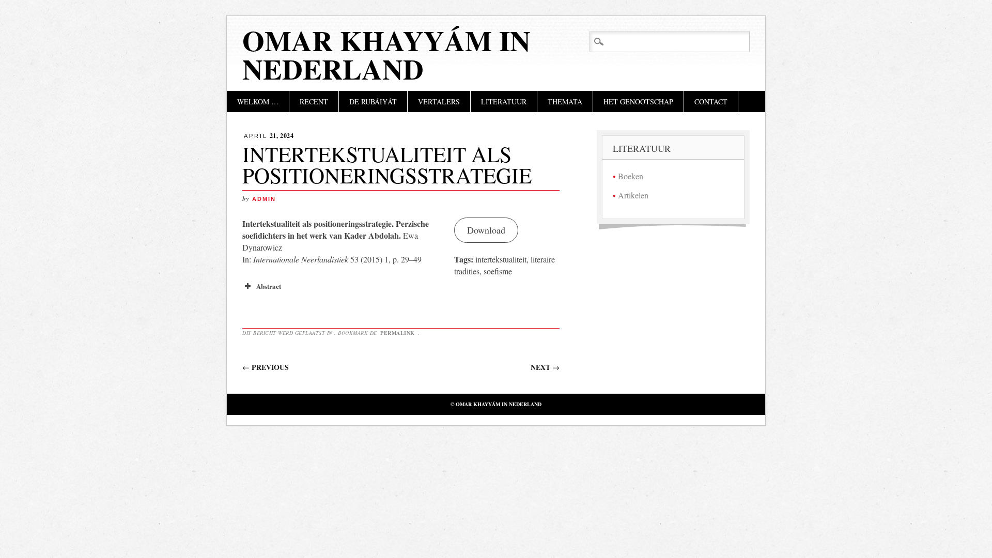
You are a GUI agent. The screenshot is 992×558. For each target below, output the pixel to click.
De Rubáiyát (373, 101)
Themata (565, 101)
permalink (398, 332)
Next (545, 367)
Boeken (630, 176)
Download (486, 230)
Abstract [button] (268, 286)
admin (264, 199)
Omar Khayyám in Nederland (386, 54)
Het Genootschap (638, 101)
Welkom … (257, 101)
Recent (314, 101)
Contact (710, 101)
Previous (265, 367)
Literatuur (503, 101)
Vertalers (439, 101)
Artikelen (633, 195)
